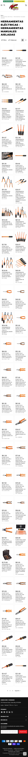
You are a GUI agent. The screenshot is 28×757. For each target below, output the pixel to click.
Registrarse (23, 731)
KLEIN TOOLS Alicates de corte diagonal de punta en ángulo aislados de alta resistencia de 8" (7, 382)
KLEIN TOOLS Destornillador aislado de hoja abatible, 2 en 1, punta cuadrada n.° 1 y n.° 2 (7, 650)
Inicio (2, 15)
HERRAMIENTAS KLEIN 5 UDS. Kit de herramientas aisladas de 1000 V (7, 224)
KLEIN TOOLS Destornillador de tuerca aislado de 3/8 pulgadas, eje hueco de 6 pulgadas (21, 168)
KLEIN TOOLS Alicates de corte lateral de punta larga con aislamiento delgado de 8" (21, 515)
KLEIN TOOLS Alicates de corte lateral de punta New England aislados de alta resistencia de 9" (7, 596)
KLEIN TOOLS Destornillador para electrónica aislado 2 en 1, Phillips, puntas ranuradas (7, 142)
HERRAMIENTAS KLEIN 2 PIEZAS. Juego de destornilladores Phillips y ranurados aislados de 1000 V (6, 114)
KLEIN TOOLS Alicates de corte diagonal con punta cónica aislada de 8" (7, 487)
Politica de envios (19, 750)
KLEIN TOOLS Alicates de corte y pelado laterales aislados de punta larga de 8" (6, 460)
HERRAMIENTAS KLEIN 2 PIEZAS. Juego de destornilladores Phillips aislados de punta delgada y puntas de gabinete (20, 115)
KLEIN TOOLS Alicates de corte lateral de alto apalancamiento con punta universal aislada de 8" (20, 488)
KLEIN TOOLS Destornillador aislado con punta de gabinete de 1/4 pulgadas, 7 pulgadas (21, 678)
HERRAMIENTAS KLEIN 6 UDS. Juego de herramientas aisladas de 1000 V (7, 274)
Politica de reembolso (7, 748)
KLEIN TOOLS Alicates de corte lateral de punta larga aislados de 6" (7, 303)
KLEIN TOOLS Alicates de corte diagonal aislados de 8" (20, 433)
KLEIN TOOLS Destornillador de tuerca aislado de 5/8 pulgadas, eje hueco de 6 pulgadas (7, 249)
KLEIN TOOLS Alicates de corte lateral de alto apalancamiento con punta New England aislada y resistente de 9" (20, 568)
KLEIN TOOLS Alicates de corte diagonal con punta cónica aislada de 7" (7, 355)
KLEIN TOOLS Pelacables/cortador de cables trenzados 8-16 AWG (7, 542)
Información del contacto (14, 751)
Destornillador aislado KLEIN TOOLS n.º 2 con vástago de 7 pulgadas (7, 62)
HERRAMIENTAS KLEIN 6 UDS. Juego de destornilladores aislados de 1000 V (21, 248)
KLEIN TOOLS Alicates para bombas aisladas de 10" (7, 88)
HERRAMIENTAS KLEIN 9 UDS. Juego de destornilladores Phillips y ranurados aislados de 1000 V (7, 567)
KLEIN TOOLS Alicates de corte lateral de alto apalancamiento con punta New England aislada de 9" (20, 596)
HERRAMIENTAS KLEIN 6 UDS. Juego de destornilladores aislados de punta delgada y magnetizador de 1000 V (21, 277)
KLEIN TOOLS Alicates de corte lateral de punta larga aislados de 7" (21, 329)
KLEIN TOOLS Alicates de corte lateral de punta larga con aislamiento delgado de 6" (21, 304)
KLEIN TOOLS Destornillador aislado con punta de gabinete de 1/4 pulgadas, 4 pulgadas (21, 62)
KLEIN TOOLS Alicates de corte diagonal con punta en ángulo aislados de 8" (7, 434)
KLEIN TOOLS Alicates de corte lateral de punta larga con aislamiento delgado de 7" (21, 356)
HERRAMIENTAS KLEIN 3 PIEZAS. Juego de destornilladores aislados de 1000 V (20, 142)
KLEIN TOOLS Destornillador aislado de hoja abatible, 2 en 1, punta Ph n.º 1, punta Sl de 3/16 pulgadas (21, 651)
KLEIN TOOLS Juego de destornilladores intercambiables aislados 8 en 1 (21, 542)
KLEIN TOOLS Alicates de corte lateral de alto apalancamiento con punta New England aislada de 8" (20, 461)
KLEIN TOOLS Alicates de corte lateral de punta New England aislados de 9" (21, 623)
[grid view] (22, 40)
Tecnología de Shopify (14, 754)
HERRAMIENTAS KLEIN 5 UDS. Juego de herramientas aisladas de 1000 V (21, 224)
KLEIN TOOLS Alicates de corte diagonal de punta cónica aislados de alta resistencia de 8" (7, 408)
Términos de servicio (8, 750)
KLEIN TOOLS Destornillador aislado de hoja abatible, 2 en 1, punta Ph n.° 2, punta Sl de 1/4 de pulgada (7, 679)
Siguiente (17, 690)
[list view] (25, 40)
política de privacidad (19, 748)
